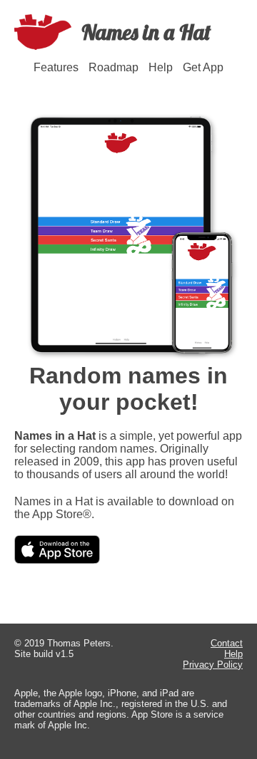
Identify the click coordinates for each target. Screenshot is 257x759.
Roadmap (113, 67)
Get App (203, 67)
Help (160, 67)
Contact (227, 643)
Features (56, 67)
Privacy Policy (213, 664)
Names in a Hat (146, 32)
